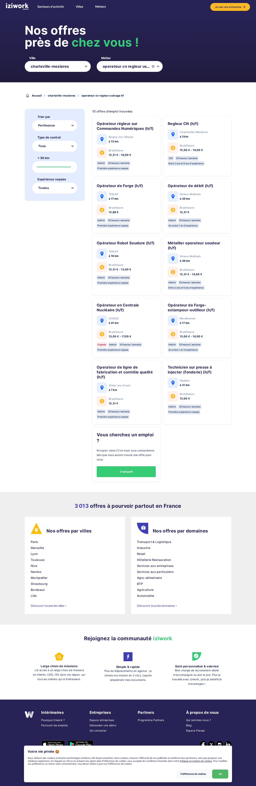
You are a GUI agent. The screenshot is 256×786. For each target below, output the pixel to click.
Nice (34, 566)
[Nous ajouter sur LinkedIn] (228, 744)
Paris (34, 542)
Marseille (37, 548)
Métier (106, 58)
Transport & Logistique (154, 542)
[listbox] (58, 66)
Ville (32, 58)
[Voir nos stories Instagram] (219, 744)
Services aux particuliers (155, 572)
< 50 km (43, 158)
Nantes (36, 572)
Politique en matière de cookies (196, 761)
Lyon (34, 554)
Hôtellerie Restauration (154, 560)
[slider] (73, 167)
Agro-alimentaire (149, 578)
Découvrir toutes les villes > (49, 606)
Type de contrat (49, 137)
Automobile (145, 596)
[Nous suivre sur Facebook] (203, 744)
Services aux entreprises (155, 566)
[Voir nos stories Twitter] (211, 744)
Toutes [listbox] (43, 188)
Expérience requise (51, 179)
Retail (141, 554)
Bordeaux (38, 590)
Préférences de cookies (193, 774)
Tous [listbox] (42, 146)
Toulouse (38, 560)
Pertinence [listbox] (46, 125)
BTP (140, 584)
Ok (220, 774)
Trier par (43, 117)
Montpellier (39, 578)
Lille (34, 596)
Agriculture (145, 590)
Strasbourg (39, 584)
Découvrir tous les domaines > (157, 606)
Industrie (143, 548)
